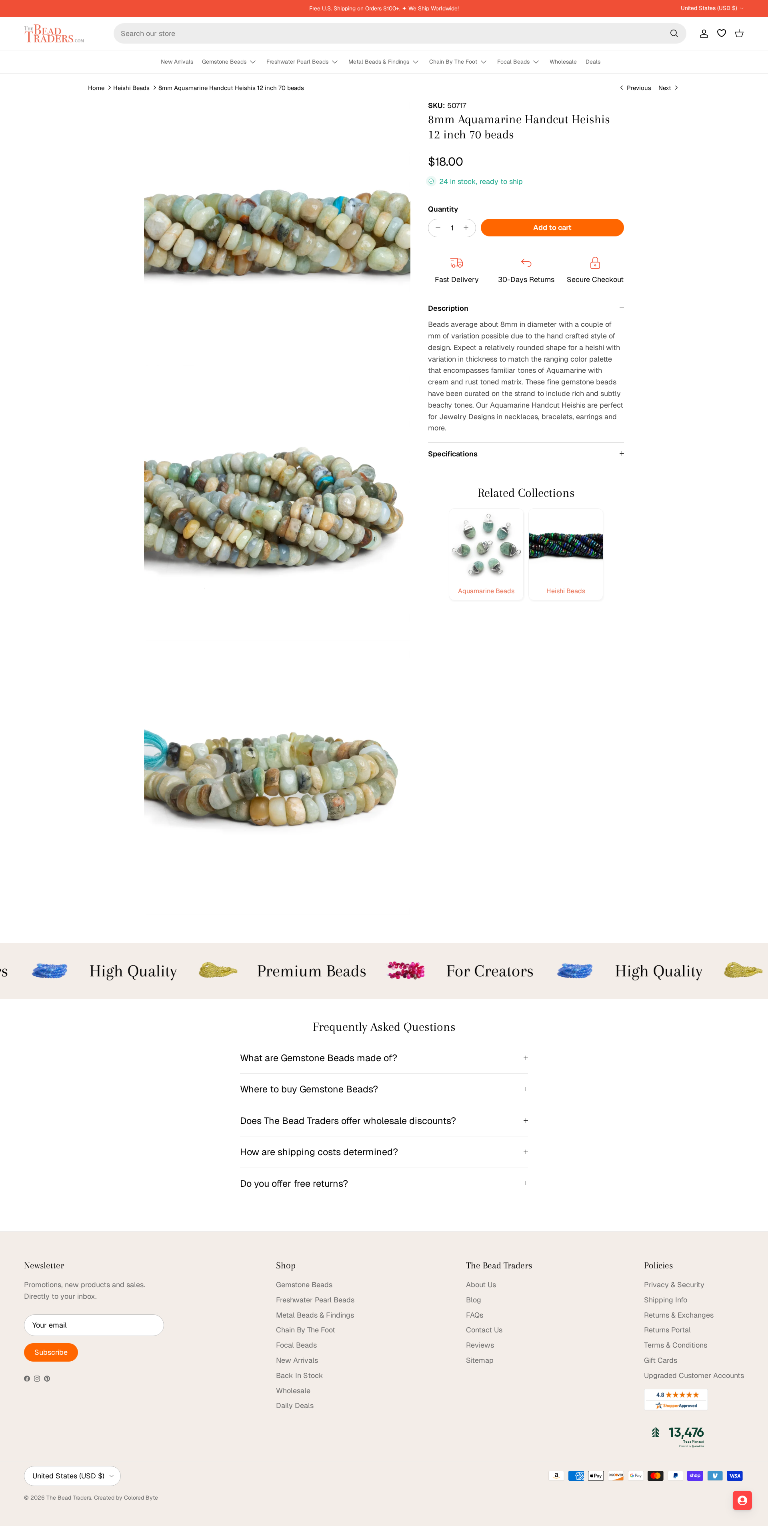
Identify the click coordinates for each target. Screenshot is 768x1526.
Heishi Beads (131, 88)
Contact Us (484, 1329)
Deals (593, 61)
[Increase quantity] (468, 227)
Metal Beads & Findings (378, 61)
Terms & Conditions (675, 1345)
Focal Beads (513, 61)
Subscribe (51, 1352)
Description (448, 307)
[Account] (702, 33)
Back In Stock (299, 1375)
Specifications (453, 453)
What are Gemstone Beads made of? (318, 1058)
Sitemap (480, 1360)
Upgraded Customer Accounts (694, 1375)
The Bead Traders (68, 1497)
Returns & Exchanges (679, 1315)
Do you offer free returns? (294, 1183)
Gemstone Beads (224, 61)
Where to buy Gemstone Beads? (309, 1089)
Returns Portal (667, 1329)
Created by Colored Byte (126, 1497)
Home (96, 88)
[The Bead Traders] (54, 33)
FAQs (474, 1315)
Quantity (443, 208)
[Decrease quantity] (435, 227)
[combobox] (400, 33)
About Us (481, 1284)
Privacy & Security (674, 1284)
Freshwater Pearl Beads (297, 61)
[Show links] (256, 62)
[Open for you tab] (742, 1500)
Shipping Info (665, 1299)
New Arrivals (177, 61)
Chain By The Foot (453, 61)
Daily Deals (295, 1405)
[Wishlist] (721, 33)
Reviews (480, 1345)
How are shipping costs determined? (319, 1152)
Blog (473, 1299)
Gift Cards (660, 1360)
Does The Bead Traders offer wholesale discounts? (348, 1120)
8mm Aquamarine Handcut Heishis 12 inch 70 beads (231, 88)
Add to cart (552, 227)
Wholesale (563, 61)
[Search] (674, 33)
